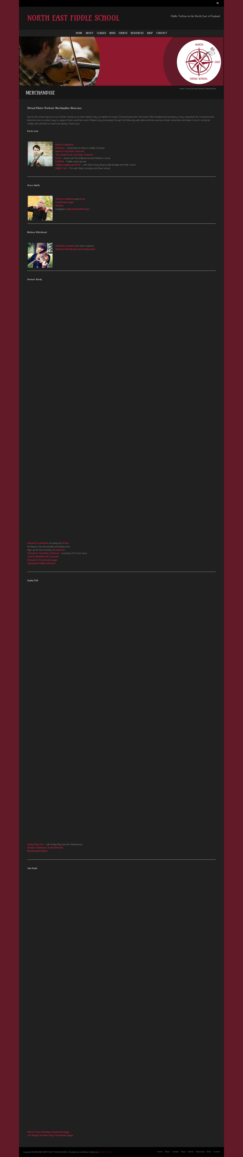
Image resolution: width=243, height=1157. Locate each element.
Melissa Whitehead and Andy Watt (75, 249)
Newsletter (58, 549)
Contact (161, 33)
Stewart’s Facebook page (42, 560)
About (89, 33)
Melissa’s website (65, 245)
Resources (137, 33)
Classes (101, 33)
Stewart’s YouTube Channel (43, 553)
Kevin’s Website (64, 144)
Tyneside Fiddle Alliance (41, 563)
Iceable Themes (106, 1152)
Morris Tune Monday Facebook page (48, 1131)
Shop (150, 33)
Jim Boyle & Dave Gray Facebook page (50, 1135)
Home (79, 33)
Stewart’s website (37, 543)
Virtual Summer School (195, 89)
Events (123, 33)
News (112, 33)
